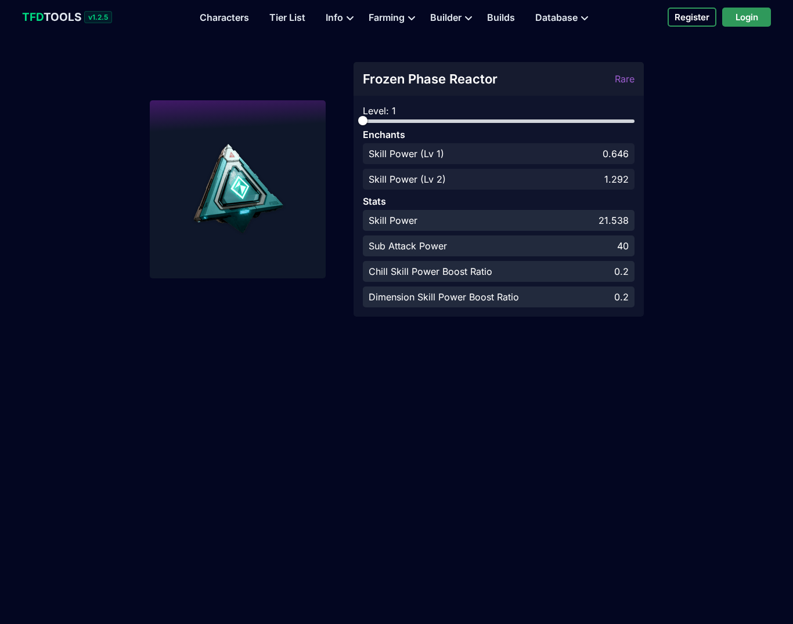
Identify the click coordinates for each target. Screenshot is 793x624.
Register (692, 17)
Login (747, 17)
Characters (224, 17)
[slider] (362, 120)
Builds (501, 17)
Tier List (287, 17)
